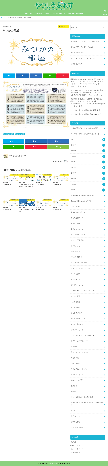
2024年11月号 (9, 134)
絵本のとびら (75, 422)
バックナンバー (70, 13)
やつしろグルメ (76, 64)
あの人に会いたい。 (78, 229)
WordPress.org (75, 452)
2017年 (73, 139)
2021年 (73, 162)
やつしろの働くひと (78, 318)
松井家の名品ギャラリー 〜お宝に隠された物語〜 (87, 404)
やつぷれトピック (77, 330)
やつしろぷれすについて (36, 13)
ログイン (73, 442)
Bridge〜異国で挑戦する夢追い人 (82, 195)
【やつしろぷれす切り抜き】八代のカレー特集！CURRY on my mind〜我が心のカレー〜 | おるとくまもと (87, 84)
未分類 (73, 391)
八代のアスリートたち (79, 369)
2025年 (73, 184)
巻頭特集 (74, 386)
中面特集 (74, 347)
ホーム (26, 13)
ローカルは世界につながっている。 (83, 335)
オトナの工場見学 (77, 240)
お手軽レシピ (75, 246)
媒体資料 (47, 13)
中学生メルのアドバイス (79, 341)
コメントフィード (76, 449)
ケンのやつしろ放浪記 (79, 262)
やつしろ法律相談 (77, 52)
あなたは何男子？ (77, 223)
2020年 (73, 156)
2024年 (73, 178)
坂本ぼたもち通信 (77, 380)
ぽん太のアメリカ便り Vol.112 (82, 47)
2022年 (73, 167)
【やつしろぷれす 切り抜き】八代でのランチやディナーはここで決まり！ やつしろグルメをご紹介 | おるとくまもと (87, 92)
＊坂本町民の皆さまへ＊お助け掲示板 (84, 128)
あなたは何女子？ (77, 218)
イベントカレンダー (78, 234)
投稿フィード (75, 445)
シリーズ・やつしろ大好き (80, 268)
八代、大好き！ (76, 363)
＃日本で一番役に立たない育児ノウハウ (85, 134)
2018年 (73, 145)
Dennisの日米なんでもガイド (81, 201)
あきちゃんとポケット (79, 212)
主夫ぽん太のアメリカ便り (80, 352)
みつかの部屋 (20, 134)
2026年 (73, 190)
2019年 (73, 151)
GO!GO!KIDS (75, 207)
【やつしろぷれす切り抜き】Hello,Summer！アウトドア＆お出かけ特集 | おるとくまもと (87, 103)
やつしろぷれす (52, 463)
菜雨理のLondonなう (78, 427)
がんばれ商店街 (76, 257)
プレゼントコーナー (78, 285)
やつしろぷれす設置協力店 (58, 13)
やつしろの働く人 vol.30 (79, 110)
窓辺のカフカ (75, 416)
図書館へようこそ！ (78, 374)
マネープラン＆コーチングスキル (83, 58)
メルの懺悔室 (75, 302)
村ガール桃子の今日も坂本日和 (82, 397)
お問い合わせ (79, 13)
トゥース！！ (75, 279)
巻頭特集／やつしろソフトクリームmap (85, 41)
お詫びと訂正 (75, 251)
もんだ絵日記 (75, 307)
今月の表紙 (75, 358)
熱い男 (73, 410)
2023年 (73, 173)
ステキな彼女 (75, 274)
